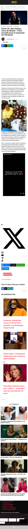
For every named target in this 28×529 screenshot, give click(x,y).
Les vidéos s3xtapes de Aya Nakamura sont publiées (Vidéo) (13, 422)
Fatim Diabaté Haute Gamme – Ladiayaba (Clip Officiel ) (14, 440)
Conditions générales (8, 504)
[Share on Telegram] (11, 45)
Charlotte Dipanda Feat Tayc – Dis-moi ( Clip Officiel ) (13, 474)
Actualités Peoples (7, 26)
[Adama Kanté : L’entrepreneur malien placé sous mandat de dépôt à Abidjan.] (15, 340)
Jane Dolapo (4, 279)
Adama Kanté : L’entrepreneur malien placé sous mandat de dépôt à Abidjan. (14, 356)
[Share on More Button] (14, 527)
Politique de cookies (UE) (9, 509)
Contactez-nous (7, 503)
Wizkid (17, 26)
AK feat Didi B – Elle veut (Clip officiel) (11, 457)
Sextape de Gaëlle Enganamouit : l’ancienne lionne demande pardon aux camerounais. (13, 494)
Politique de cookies (8, 506)
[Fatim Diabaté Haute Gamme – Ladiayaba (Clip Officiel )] (14, 431)
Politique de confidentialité (9, 508)
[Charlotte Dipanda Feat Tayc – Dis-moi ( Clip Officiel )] (14, 466)
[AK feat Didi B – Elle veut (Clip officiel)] (14, 449)
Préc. (4, 520)
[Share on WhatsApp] (8, 45)
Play (12, 520)
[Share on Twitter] (5, 45)
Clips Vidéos (5, 382)
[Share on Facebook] (2, 45)
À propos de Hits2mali (8, 501)
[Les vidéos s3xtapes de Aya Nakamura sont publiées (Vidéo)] (14, 413)
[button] (1, 2)
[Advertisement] (14, 64)
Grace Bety (11, 382)
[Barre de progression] (2, 523)
